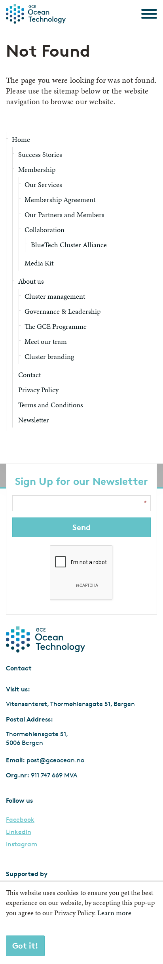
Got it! (25, 946)
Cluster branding (49, 356)
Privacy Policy (38, 390)
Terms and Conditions (50, 405)
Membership (36, 169)
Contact (29, 375)
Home (21, 139)
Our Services (43, 184)
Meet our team (46, 341)
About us (31, 281)
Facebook (20, 820)
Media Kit (39, 263)
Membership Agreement (60, 199)
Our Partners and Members (64, 215)
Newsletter (33, 420)
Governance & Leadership (62, 311)
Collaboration (44, 230)
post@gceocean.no (55, 760)
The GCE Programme (56, 326)
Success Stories (40, 154)
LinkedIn (18, 832)
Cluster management (55, 296)
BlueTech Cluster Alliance (69, 245)
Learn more (114, 913)
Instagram (21, 844)
